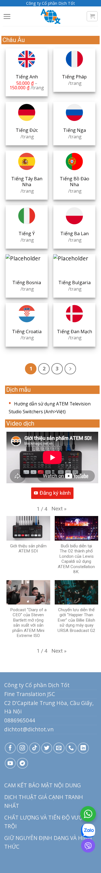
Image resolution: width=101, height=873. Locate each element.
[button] (59, 509)
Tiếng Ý (27, 234)
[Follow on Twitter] (46, 748)
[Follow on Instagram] (22, 748)
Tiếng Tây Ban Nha (26, 182)
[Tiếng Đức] (27, 112)
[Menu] (7, 16)
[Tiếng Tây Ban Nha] (27, 161)
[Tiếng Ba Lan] (74, 215)
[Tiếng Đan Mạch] (74, 313)
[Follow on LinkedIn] (83, 748)
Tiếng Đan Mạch (74, 332)
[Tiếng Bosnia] (27, 264)
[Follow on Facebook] (10, 748)
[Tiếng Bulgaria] (74, 264)
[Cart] (92, 16)
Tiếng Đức (27, 130)
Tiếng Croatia (27, 332)
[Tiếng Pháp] (74, 58)
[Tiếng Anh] (27, 58)
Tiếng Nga (74, 130)
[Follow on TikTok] (34, 748)
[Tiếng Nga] (74, 112)
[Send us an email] (59, 748)
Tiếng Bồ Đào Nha (74, 182)
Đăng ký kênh (55, 493)
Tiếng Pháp (74, 77)
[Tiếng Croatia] (27, 313)
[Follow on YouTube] (10, 763)
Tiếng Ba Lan (74, 234)
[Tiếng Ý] (27, 215)
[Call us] (71, 748)
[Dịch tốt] (50, 16)
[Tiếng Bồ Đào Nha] (74, 161)
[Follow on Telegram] (22, 763)
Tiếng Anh (27, 77)
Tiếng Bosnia (26, 283)
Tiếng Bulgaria (74, 283)
